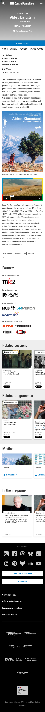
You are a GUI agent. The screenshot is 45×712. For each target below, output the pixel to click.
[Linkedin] (6, 564)
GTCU (23, 702)
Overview (13, 48)
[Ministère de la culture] (22, 690)
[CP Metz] (16, 648)
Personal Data (30, 702)
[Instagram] (6, 554)
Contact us (22, 581)
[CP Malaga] (29, 648)
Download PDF (11, 475)
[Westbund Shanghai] (32, 661)
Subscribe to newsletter (22, 573)
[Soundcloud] (31, 564)
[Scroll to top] (39, 706)
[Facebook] (14, 554)
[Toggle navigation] (41, 4)
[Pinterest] (14, 564)
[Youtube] (39, 564)
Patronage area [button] (8, 614)
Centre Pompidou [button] (9, 595)
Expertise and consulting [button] (12, 608)
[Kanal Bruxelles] (15, 661)
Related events (36, 48)
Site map (17, 702)
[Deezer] (22, 564)
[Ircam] (31, 635)
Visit (4, 48)
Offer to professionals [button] (11, 601)
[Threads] (22, 554)
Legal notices (9, 702)
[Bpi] (15, 635)
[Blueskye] (31, 554)
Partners (23, 48)
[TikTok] (39, 554)
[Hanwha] (22, 674)
